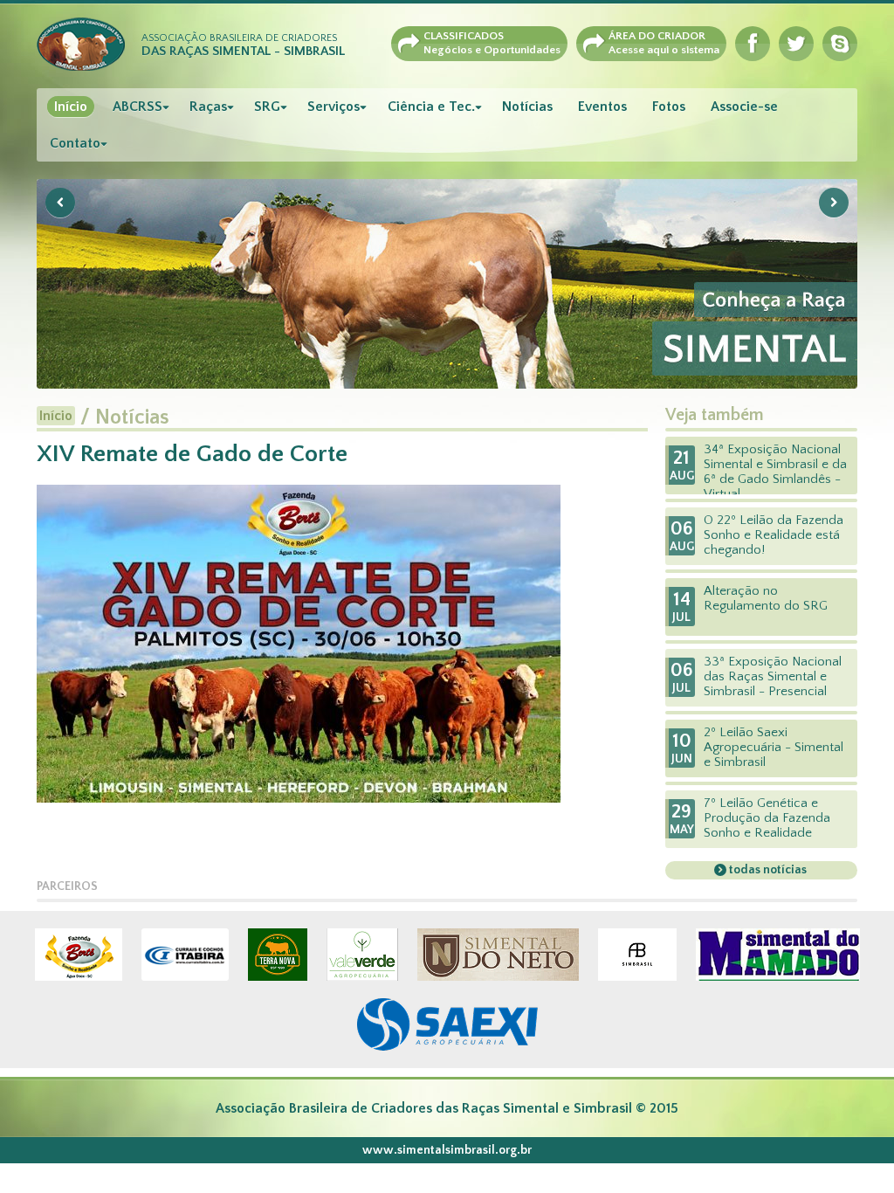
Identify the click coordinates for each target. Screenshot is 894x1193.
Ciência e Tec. (431, 106)
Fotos (668, 106)
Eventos (602, 106)
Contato (75, 143)
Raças (208, 106)
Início (70, 106)
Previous (60, 202)
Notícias (527, 106)
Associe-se (744, 106)
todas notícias (766, 870)
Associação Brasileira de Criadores (243, 45)
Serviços (333, 106)
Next (834, 202)
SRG (267, 106)
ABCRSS (137, 106)
